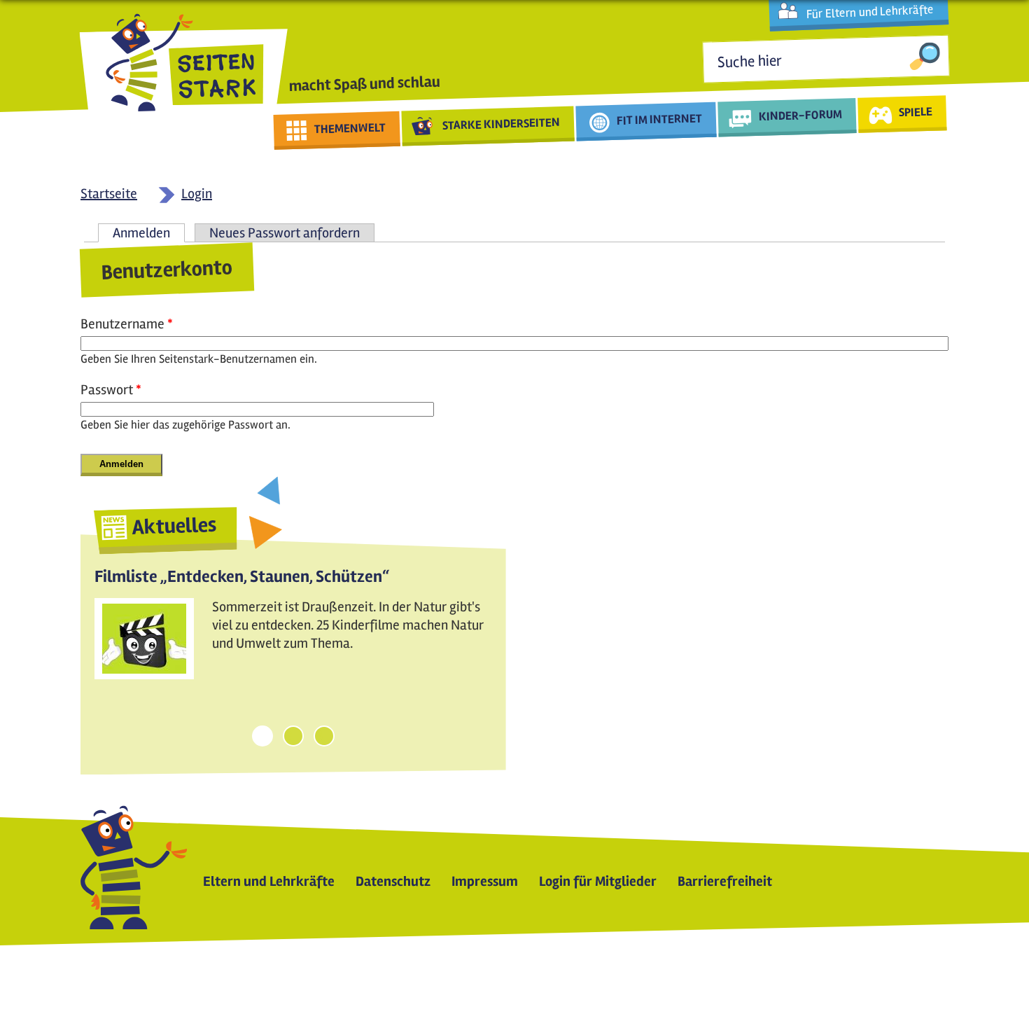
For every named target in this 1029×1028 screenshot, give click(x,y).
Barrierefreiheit (725, 881)
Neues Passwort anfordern (284, 233)
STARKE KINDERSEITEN (501, 124)
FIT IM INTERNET (660, 119)
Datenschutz (393, 881)
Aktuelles (174, 526)
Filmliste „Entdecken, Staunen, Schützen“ (241, 577)
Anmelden (149, 233)
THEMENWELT (350, 128)
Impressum (484, 881)
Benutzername (126, 324)
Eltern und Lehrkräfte (269, 881)
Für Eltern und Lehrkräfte (870, 12)
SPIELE (915, 111)
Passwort (110, 389)
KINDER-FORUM (801, 114)
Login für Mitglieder (598, 881)
